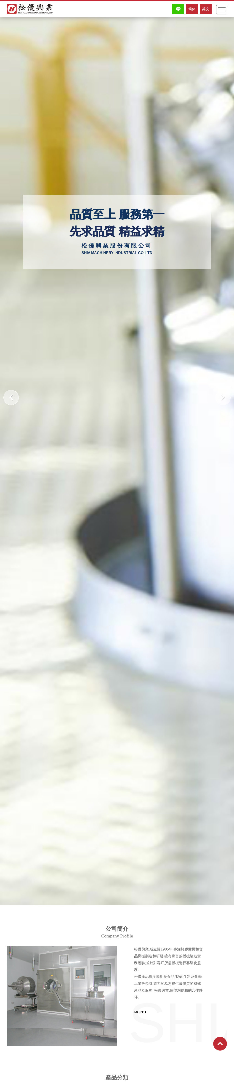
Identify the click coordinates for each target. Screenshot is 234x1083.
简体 (192, 9)
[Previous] (11, 397)
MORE (139, 1012)
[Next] (223, 397)
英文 (205, 9)
